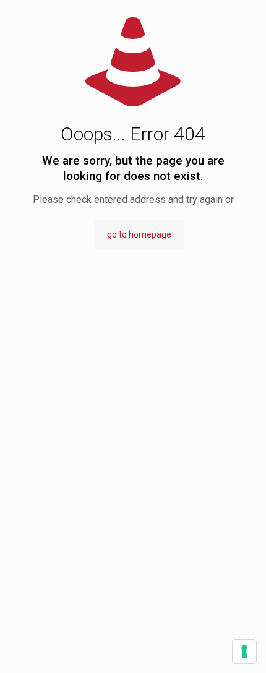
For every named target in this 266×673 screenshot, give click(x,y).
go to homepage (139, 234)
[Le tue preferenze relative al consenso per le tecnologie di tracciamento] (244, 651)
